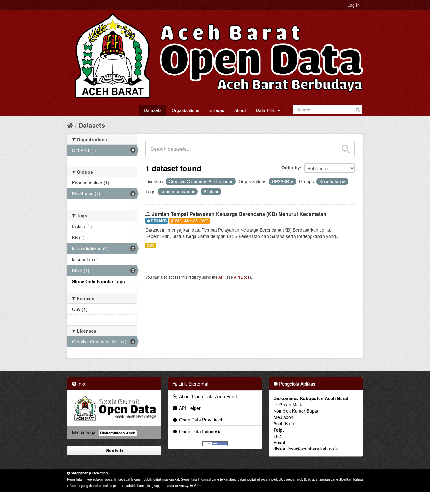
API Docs (242, 277)
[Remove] (231, 181)
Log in (353, 5)
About (240, 110)
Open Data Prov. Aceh (200, 419)
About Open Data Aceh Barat (207, 396)
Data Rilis (266, 110)
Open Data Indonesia (200, 431)
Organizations (185, 110)
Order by (290, 167)
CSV (151, 245)
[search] (345, 149)
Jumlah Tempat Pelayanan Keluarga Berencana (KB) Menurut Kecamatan (239, 214)
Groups (216, 110)
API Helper (189, 408)
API (221, 277)
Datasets (152, 110)
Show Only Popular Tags (98, 281)
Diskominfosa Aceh (117, 433)
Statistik (114, 450)
